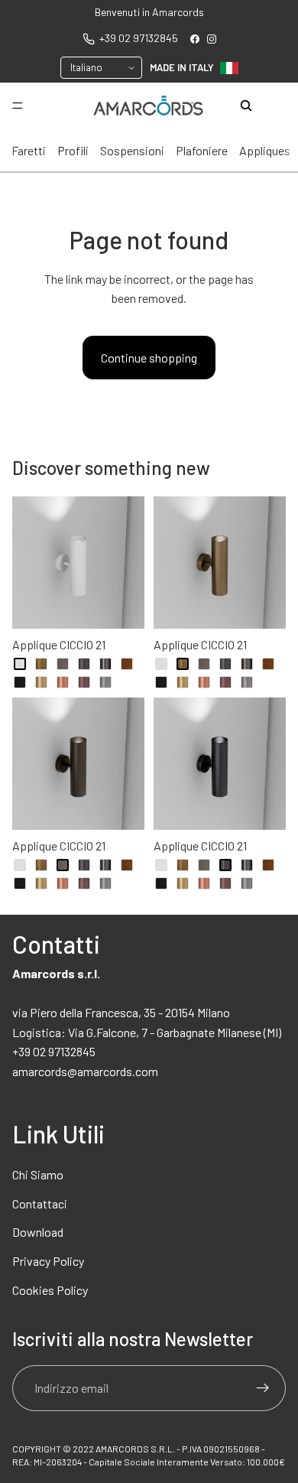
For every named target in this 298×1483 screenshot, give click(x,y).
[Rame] (62, 682)
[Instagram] (211, 39)
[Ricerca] (246, 105)
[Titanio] (105, 682)
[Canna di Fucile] (105, 664)
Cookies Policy (50, 1290)
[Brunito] (62, 664)
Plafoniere (202, 150)
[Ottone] (41, 682)
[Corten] (126, 664)
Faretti (28, 150)
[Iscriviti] (263, 1388)
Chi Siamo (37, 1174)
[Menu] (17, 106)
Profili (73, 150)
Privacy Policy (48, 1261)
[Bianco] (20, 664)
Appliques (264, 150)
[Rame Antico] (84, 682)
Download (37, 1231)
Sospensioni (132, 150)
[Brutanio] (84, 664)
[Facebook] (194, 39)
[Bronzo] (41, 664)
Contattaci (39, 1203)
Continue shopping (149, 357)
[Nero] (20, 682)
